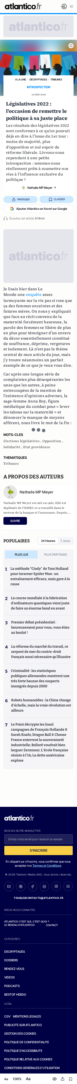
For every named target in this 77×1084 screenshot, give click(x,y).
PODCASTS (12, 986)
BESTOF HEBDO (15, 994)
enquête (34, 294)
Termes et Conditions (47, 865)
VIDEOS (9, 977)
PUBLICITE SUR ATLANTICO (23, 1025)
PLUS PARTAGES (55, 554)
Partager (23, 199)
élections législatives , (22, 441)
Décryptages (38, 79)
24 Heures (48, 541)
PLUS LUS (21, 554)
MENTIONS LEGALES (27, 1016)
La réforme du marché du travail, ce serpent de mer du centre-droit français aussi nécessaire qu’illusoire (41, 651)
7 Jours (65, 541)
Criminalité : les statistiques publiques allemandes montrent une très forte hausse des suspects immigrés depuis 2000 (40, 678)
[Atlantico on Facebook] (32, 886)
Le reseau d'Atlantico (19, 925)
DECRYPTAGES (14, 951)
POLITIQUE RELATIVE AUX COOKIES (28, 1059)
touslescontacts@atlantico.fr (38, 898)
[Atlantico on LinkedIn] (44, 886)
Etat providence (36, 447)
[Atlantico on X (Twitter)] (20, 886)
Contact (52, 925)
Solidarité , (13, 447)
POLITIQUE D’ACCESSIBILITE (23, 1050)
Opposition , (52, 441)
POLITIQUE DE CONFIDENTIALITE (26, 1042)
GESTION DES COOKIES (20, 1033)
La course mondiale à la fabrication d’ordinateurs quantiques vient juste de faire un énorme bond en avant (40, 603)
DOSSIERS (11, 960)
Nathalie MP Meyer (39, 187)
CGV (7, 1016)
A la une (20, 79)
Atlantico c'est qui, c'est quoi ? (26, 921)
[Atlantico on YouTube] (68, 886)
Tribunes (56, 79)
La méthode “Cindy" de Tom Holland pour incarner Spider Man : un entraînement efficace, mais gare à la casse (40, 576)
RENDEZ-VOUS (14, 969)
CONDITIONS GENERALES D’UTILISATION (32, 1068)
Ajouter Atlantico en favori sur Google (41, 208)
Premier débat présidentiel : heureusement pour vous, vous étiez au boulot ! (40, 627)
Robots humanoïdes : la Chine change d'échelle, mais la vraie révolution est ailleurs (41, 705)
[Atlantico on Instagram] (56, 886)
